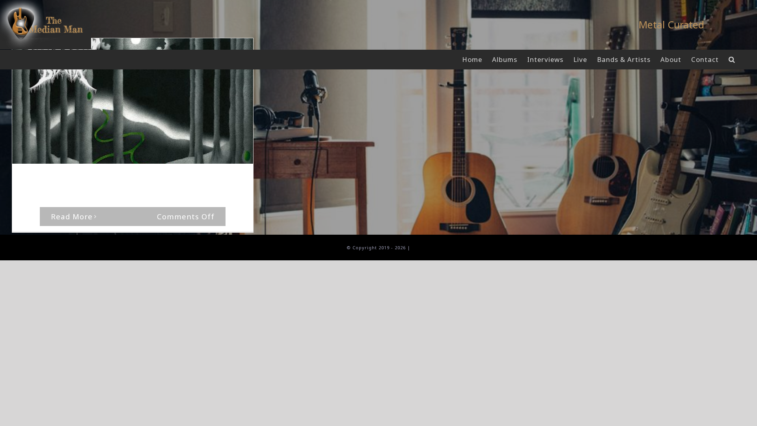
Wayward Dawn (172, 179)
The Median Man (51, 179)
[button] (732, 59)
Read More (72, 216)
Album (140, 179)
